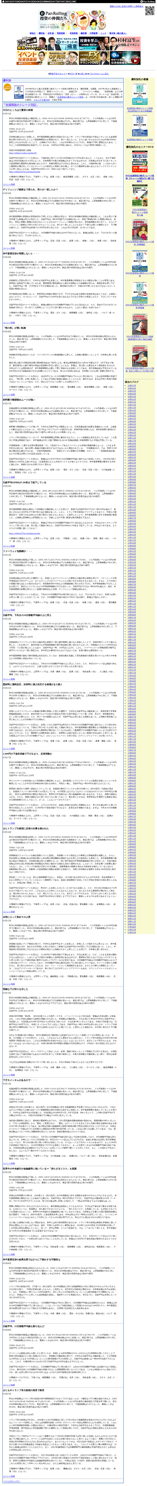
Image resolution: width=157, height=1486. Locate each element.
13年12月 (132, 802)
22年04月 (132, 526)
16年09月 (132, 711)
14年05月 (132, 789)
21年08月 (132, 548)
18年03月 (132, 662)
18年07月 (132, 651)
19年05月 (132, 623)
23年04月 (132, 493)
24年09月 (132, 446)
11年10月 (132, 874)
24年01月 (132, 468)
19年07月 (132, 617)
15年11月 (132, 739)
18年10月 (132, 642)
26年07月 (132, 385)
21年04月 (132, 559)
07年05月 (132, 932)
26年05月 (132, 391)
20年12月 (132, 570)
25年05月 (132, 424)
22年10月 (132, 510)
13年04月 (132, 825)
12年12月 (132, 836)
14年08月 (132, 780)
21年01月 (132, 568)
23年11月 (132, 474)
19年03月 (132, 628)
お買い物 (83, 74)
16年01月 (132, 733)
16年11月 (132, 706)
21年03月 (132, 562)
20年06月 (132, 587)
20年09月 (132, 579)
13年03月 (132, 827)
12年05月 (132, 855)
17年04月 (132, 692)
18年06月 (132, 653)
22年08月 (132, 515)
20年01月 (132, 601)
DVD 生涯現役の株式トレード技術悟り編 (140, 212)
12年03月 (132, 860)
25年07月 (132, 419)
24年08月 (132, 449)
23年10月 (132, 477)
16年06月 (132, 720)
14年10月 (132, 775)
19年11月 (132, 606)
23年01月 (132, 501)
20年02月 (132, 598)
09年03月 (132, 910)
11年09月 (132, 877)
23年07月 (132, 485)
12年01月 (132, 866)
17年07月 (132, 684)
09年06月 (132, 902)
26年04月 (132, 394)
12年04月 (132, 858)
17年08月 (132, 681)
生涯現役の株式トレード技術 (70, 97)
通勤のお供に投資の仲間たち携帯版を (127, 6)
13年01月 (132, 833)
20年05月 (132, 590)
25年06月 (132, 421)
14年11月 (132, 772)
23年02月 (132, 499)
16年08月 (132, 714)
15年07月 (132, 750)
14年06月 (132, 786)
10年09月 (132, 896)
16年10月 (132, 709)
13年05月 (132, 822)
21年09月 (132, 546)
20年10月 (132, 576)
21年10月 (132, 543)
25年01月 (132, 435)
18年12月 (132, 637)
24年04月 (132, 460)
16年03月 (132, 728)
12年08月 (132, 847)
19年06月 (132, 620)
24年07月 (132, 452)
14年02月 (132, 797)
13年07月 (132, 816)
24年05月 (132, 457)
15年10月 (132, 742)
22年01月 (132, 535)
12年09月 (132, 844)
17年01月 (132, 700)
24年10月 (132, 443)
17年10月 (132, 675)
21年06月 (132, 554)
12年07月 (132, 849)
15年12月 (132, 736)
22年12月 (132, 504)
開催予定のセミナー (59, 74)
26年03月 (132, 396)
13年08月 (132, 814)
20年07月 (132, 584)
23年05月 (132, 490)
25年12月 (132, 405)
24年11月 (132, 441)
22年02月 (132, 532)
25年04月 (132, 427)
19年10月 (132, 609)
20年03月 (132, 595)
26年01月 (132, 402)
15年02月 (132, 764)
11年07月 (132, 883)
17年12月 (132, 670)
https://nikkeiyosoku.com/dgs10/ (23, 153)
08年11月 (132, 921)
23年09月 (132, 479)
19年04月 (132, 626)
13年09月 (132, 811)
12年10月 (132, 841)
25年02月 (132, 432)
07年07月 (132, 930)
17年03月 (132, 695)
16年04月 (132, 725)
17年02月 (132, 698)
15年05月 (132, 756)
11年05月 (132, 888)
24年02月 (132, 465)
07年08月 (132, 927)
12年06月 (132, 852)
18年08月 (132, 648)
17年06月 (132, 686)
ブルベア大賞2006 (42, 100)
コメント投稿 (9, 184)
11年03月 (132, 894)
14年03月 (132, 794)
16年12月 (132, 703)
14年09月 (132, 778)
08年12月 (132, 918)
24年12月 (132, 438)
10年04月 (132, 899)
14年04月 (132, 791)
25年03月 (132, 430)
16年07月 (132, 717)
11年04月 (132, 891)
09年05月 (132, 905)
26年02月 (132, 399)
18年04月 (132, 659)
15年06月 (132, 753)
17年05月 (132, 689)
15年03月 (132, 761)
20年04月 (132, 593)
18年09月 (132, 645)
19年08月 (132, 615)
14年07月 (132, 783)
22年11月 (132, 507)
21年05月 (132, 557)
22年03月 (132, 529)
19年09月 (132, 612)
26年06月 (132, 388)
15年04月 (132, 758)
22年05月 (132, 523)
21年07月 (132, 551)
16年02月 (132, 731)
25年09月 (132, 413)
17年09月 (132, 678)
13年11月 (132, 805)
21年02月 (132, 565)
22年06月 (132, 521)
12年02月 (132, 863)
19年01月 (132, 634)
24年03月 (132, 463)
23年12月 (132, 471)
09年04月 (132, 907)
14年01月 (132, 800)
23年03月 (132, 496)
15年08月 (132, 747)
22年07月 (132, 518)
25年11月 (132, 407)
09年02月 (132, 913)
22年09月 (132, 512)
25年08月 (132, 416)
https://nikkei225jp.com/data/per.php (24, 171)
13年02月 (132, 830)
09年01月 (132, 916)
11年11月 (132, 872)
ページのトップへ (12, 1481)
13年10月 (132, 808)
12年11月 (132, 838)
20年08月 (132, 581)
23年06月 (132, 488)
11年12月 (132, 869)
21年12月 (132, 537)
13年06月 (132, 819)
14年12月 (132, 769)
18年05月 (132, 656)
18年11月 (132, 640)
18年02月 (132, 664)
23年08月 (132, 482)
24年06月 (132, 454)
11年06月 (132, 885)
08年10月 (132, 924)
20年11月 (132, 573)
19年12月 (132, 604)
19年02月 (132, 631)
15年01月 (132, 767)
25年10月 (132, 410)
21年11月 (132, 540)
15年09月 (132, 744)
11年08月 (132, 880)
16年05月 (132, 722)
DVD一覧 (73, 74)
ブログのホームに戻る (99, 74)
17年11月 (132, 673)
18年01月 (132, 667)
